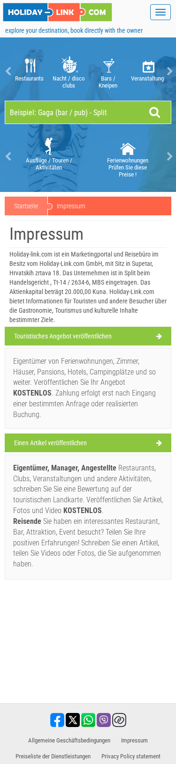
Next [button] (169, 71)
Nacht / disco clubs (69, 82)
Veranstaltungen (147, 78)
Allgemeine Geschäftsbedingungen (69, 740)
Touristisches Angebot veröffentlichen (63, 336)
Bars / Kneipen (108, 82)
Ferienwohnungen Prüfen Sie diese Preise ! (127, 167)
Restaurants (29, 78)
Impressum (134, 740)
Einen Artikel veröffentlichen (50, 443)
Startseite (26, 206)
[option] (29, 71)
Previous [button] (7, 71)
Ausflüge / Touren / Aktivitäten (49, 164)
